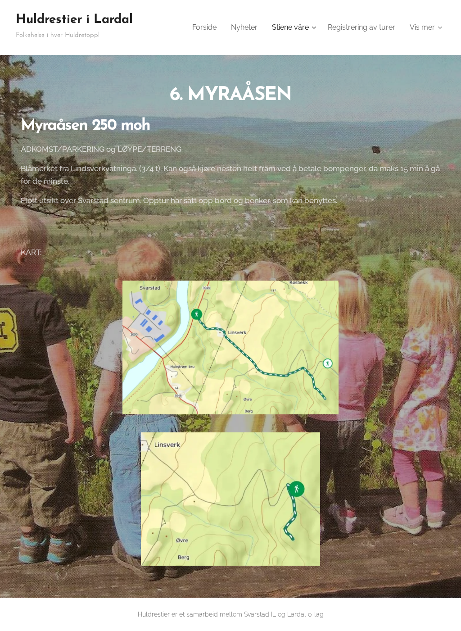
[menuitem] (207, 27)
